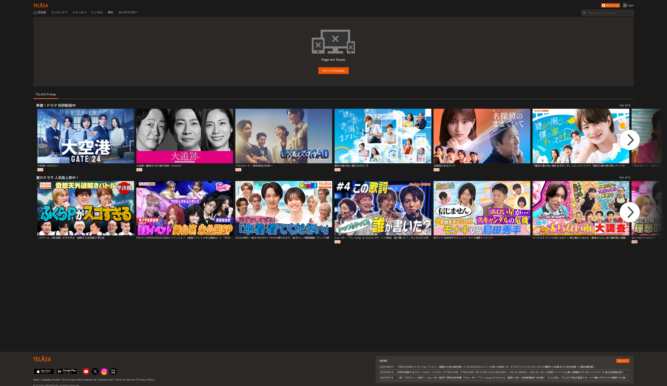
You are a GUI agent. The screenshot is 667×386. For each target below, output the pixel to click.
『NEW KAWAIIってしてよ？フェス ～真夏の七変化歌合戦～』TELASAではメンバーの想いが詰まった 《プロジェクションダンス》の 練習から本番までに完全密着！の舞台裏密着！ (496, 366)
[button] (610, 5)
